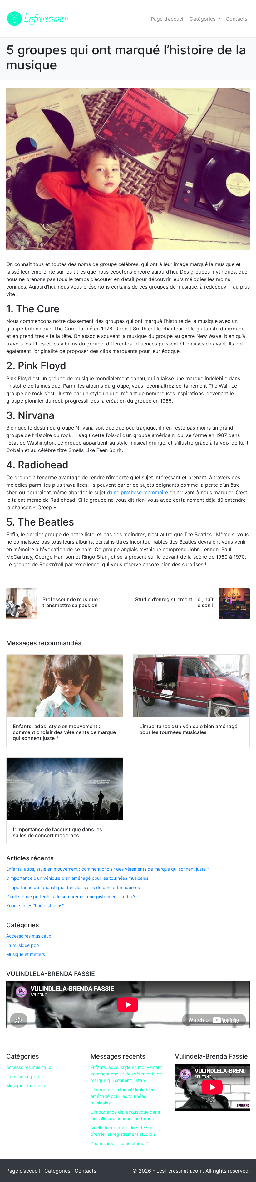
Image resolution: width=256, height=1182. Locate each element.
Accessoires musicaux (28, 935)
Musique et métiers (25, 954)
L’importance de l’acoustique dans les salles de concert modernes (73, 887)
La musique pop (22, 945)
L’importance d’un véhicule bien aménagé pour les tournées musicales (77, 878)
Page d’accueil (168, 19)
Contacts (236, 19)
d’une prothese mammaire (137, 492)
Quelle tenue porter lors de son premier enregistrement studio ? (70, 896)
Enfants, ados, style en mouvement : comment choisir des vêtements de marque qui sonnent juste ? (107, 869)
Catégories (202, 19)
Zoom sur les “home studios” (35, 905)
